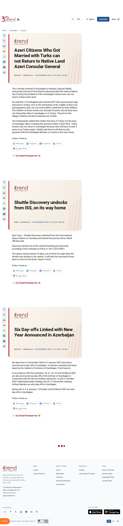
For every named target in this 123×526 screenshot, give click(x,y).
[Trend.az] (11, 19)
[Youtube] (21, 512)
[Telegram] (26, 512)
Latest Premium (39, 474)
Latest (35, 470)
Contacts (59, 477)
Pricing (81, 470)
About (58, 470)
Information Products (87, 474)
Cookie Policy (107, 481)
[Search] (72, 19)
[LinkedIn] (31, 512)
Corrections (60, 484)
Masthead (60, 474)
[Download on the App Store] (95, 511)
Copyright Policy (108, 477)
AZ (113, 521)
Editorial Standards (63, 481)
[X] (15, 512)
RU (118, 521)
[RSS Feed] (37, 512)
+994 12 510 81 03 (9, 493)
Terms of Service (108, 470)
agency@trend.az (9, 495)
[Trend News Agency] (9, 468)
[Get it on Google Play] (112, 511)
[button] (4, 35)
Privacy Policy (107, 474)
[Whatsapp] (5, 512)
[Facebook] (10, 512)
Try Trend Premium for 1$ (27, 155)
